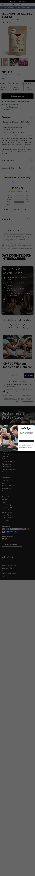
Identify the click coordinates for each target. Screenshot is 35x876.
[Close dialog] (34, 425)
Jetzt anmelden (26, 440)
